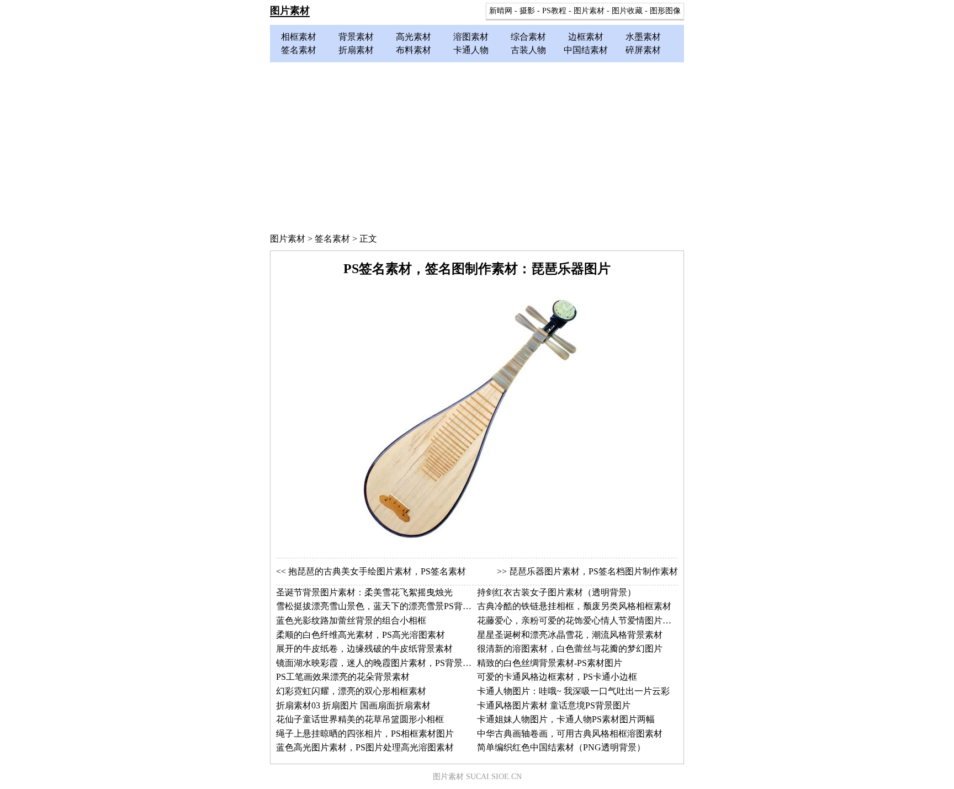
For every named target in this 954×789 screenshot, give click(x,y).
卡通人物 (471, 50)
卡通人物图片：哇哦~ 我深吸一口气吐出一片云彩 (573, 691)
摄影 (527, 11)
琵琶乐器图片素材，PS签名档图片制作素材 (593, 571)
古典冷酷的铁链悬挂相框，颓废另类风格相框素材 (574, 606)
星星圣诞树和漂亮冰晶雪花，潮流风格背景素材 (569, 634)
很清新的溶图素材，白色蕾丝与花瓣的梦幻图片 (569, 648)
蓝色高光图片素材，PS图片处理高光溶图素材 (365, 747)
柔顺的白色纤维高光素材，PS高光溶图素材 (360, 634)
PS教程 (554, 11)
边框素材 (585, 36)
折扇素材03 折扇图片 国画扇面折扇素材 (353, 705)
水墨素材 (643, 36)
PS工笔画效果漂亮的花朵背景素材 (343, 676)
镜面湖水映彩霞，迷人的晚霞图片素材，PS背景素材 (378, 663)
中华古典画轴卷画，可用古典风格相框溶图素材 (569, 733)
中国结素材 (586, 50)
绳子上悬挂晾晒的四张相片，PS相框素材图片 (365, 733)
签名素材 (298, 50)
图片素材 (290, 10)
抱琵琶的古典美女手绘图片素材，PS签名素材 (377, 571)
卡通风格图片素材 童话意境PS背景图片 (553, 705)
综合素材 (528, 36)
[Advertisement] (477, 145)
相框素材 (298, 36)
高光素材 (413, 36)
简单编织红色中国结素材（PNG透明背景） (561, 747)
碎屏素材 (643, 50)
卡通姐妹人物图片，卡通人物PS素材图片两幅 (566, 719)
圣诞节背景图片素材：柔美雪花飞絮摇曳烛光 (364, 592)
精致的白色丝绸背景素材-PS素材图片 (549, 663)
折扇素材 (356, 50)
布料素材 (413, 50)
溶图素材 (471, 36)
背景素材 (356, 36)
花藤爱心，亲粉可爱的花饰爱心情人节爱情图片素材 (578, 620)
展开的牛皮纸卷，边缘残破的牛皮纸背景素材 (364, 648)
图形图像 (665, 11)
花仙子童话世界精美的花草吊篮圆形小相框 (360, 719)
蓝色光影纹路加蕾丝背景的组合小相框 (351, 620)
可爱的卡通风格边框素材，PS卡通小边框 (557, 676)
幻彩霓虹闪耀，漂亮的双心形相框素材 (351, 691)
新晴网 (500, 11)
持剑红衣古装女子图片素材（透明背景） (556, 592)
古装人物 (528, 50)
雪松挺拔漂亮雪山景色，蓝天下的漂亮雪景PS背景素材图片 (391, 606)
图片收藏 (627, 11)
